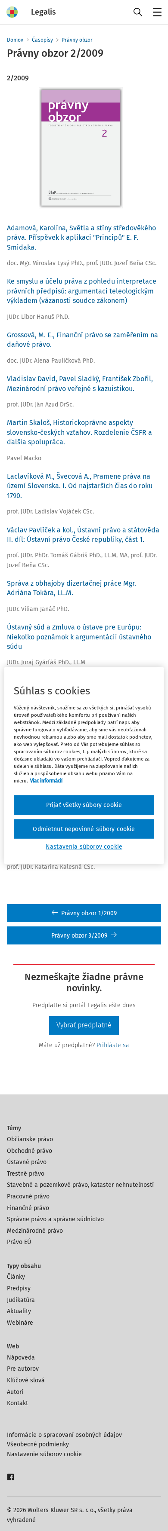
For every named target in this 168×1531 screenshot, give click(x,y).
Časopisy (42, 40)
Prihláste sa (112, 1045)
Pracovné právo (28, 1196)
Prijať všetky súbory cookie (84, 805)
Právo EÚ (19, 1242)
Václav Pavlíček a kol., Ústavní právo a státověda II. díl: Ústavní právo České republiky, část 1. (83, 535)
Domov (15, 40)
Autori (15, 1392)
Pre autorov (23, 1368)
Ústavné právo (27, 1162)
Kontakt (17, 1403)
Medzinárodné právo (35, 1231)
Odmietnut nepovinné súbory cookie (84, 828)
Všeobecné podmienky (38, 1444)
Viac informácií (46, 781)
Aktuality (19, 1311)
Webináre (20, 1322)
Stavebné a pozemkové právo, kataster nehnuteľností (80, 1185)
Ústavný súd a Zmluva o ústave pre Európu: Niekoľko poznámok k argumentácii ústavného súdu (79, 637)
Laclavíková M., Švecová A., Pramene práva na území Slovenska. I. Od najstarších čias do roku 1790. (79, 486)
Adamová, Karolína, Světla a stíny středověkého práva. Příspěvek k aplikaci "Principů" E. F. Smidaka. (81, 237)
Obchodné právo (29, 1151)
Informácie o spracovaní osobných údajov (64, 1435)
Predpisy (19, 1288)
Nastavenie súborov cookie (44, 1454)
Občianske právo (30, 1139)
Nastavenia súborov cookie (84, 846)
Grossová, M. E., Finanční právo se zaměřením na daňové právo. (82, 339)
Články (16, 1276)
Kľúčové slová (26, 1380)
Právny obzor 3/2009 (79, 935)
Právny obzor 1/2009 (89, 913)
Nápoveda (21, 1357)
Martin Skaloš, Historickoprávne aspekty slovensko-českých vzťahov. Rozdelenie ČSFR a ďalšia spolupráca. (79, 432)
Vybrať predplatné (84, 1025)
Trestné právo (25, 1173)
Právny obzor (77, 40)
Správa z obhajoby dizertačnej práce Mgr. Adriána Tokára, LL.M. (71, 588)
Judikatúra (21, 1300)
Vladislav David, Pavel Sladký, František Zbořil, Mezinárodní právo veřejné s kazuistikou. (80, 383)
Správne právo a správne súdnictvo (55, 1219)
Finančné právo (28, 1208)
